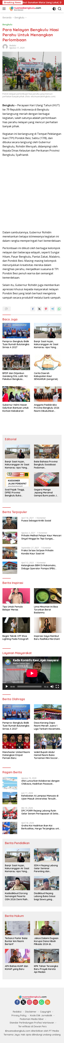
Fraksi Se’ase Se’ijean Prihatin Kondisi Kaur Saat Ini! (37, 552)
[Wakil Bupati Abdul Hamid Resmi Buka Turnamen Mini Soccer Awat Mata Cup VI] (48, 741)
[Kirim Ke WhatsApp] (59, 308)
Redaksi (17, 1011)
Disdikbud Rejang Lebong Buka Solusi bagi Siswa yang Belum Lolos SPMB (44, 896)
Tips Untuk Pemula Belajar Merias (12, 608)
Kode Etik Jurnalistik (41, 1015)
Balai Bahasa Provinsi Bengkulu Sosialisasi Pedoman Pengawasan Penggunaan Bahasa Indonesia (46, 464)
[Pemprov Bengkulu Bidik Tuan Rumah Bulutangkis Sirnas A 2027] (16, 330)
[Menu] (4, 8)
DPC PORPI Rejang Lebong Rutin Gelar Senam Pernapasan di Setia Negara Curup (39, 812)
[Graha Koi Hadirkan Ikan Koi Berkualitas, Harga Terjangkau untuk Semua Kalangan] (9, 828)
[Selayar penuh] (57, 686)
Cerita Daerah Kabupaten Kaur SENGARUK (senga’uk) (46, 376)
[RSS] (47, 1002)
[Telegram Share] (52, 308)
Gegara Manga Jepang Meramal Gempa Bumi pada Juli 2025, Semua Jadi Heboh (46, 492)
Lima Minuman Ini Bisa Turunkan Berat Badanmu (46, 609)
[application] (32, 673)
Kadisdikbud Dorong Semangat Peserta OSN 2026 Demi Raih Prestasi (16, 896)
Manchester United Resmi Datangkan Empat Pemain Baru (16, 755)
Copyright (45, 1011)
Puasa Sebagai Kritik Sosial (36, 520)
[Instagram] (29, 1002)
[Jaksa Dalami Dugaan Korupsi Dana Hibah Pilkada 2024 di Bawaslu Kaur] (46, 928)
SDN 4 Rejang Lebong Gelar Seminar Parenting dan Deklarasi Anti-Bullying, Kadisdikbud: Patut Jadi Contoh (46, 868)
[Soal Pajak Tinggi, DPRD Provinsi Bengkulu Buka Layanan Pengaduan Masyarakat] (17, 479)
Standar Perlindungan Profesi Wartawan (32, 1022)
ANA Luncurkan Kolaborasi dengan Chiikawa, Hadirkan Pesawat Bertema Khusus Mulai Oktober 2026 (41, 782)
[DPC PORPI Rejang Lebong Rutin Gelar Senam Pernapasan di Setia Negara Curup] (9, 813)
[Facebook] (17, 1002)
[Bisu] (52, 686)
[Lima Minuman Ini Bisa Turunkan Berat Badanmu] (48, 596)
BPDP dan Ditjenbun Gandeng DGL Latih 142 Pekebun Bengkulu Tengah (15, 376)
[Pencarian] (60, 8)
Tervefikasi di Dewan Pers (32, 1026)
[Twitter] (23, 1002)
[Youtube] (35, 1002)
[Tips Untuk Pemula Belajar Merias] (16, 596)
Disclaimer (30, 1011)
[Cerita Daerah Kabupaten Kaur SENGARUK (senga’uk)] (48, 362)
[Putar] (6, 686)
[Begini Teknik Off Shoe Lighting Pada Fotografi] (16, 625)
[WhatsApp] (41, 1002)
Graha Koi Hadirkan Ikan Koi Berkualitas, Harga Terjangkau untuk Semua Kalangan (41, 827)
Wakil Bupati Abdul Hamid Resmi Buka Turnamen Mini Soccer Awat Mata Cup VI (46, 755)
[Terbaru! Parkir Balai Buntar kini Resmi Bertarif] (17, 928)
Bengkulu (7, 24)
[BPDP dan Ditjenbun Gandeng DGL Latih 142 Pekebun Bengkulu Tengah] (16, 362)
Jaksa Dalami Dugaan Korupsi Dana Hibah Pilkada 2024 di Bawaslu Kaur (46, 941)
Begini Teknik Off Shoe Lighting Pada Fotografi (15, 637)
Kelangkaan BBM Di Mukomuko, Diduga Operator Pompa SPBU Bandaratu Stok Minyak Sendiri (38, 567)
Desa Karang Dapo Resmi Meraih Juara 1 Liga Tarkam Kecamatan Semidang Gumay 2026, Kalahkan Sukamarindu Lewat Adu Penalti (47, 725)
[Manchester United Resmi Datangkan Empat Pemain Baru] (16, 741)
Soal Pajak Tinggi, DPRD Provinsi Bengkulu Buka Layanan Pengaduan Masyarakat (16, 492)
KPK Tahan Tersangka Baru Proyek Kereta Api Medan (46, 969)
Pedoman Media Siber (32, 1019)
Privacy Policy (18, 1015)
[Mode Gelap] (54, 8)
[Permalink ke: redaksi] (5, 46)
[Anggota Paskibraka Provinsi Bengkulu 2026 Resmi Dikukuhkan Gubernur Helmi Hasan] (48, 394)
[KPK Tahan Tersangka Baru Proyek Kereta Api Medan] (46, 956)
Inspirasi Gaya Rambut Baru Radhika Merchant (47, 637)
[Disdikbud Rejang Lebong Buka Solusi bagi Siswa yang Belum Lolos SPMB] (46, 883)
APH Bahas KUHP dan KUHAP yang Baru (16, 968)
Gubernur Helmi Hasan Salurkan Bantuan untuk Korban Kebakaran (15, 407)
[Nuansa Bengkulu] (24, 8)
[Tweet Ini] (39, 308)
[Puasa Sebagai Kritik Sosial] (9, 523)
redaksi (12, 45)
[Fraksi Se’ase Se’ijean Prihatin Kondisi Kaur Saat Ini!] (9, 553)
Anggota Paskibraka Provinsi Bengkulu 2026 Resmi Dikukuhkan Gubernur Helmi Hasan (46, 407)
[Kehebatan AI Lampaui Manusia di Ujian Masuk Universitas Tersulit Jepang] (9, 798)
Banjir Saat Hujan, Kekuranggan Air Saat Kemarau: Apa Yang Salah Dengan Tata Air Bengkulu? (46, 344)
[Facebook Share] (32, 308)
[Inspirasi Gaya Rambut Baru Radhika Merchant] (48, 625)
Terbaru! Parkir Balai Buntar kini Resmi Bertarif (16, 941)
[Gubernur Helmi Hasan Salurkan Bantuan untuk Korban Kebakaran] (16, 394)
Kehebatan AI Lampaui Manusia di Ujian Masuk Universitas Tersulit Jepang (39, 797)
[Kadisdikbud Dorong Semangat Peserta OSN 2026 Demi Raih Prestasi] (17, 883)
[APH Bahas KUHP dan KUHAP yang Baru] (17, 956)
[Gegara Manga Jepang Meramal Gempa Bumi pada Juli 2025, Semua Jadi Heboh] (46, 479)
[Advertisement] (32, 193)
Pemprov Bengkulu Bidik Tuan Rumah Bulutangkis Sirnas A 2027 (15, 344)
